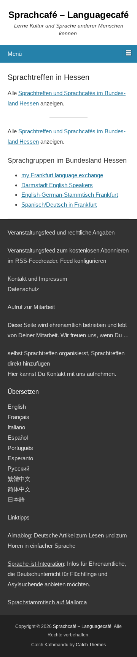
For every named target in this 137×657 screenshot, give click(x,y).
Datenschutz (23, 289)
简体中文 (19, 489)
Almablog (19, 535)
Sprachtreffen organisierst (56, 353)
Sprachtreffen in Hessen (48, 77)
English (17, 406)
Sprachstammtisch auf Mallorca (47, 602)
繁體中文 (19, 479)
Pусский (18, 468)
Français (18, 417)
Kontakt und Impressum (37, 278)
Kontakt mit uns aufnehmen (80, 374)
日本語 (16, 499)
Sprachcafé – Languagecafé (68, 15)
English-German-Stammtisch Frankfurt (69, 194)
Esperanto (20, 458)
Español (18, 437)
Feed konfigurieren (83, 260)
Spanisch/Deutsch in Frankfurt (59, 204)
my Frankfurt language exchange (62, 175)
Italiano (16, 427)
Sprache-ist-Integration (36, 563)
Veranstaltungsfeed (31, 250)
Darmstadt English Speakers (57, 185)
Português (20, 448)
